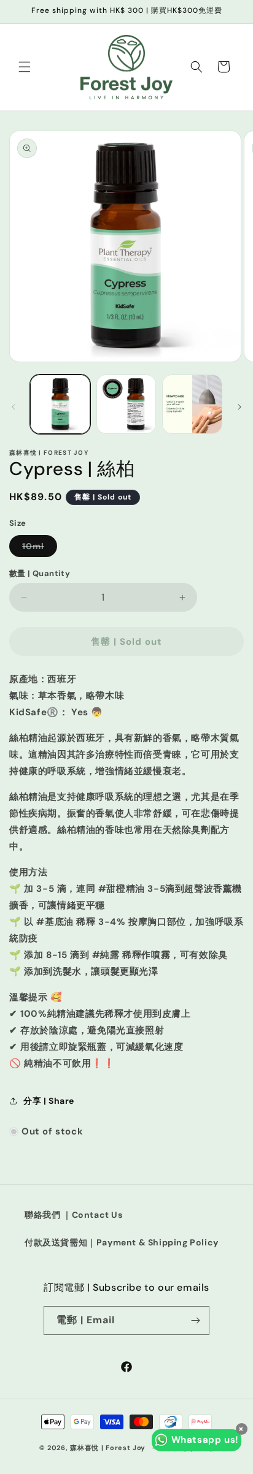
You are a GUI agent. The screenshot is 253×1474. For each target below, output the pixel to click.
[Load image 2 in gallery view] (126, 404)
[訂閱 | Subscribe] (195, 1320)
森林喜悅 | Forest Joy (108, 1447)
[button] (24, 66)
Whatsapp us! (205, 1440)
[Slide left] (13, 406)
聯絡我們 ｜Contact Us (74, 1214)
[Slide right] (239, 406)
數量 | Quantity (39, 573)
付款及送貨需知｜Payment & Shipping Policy (122, 1242)
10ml (39, 548)
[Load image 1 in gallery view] (60, 404)
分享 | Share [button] (48, 1100)
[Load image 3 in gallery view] (192, 404)
